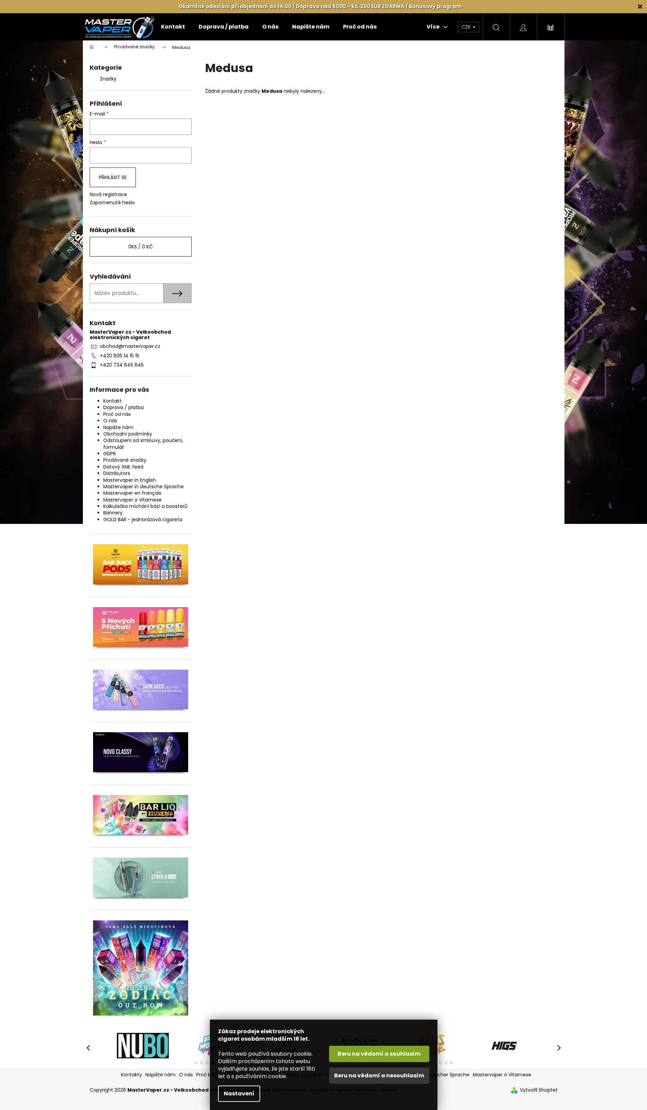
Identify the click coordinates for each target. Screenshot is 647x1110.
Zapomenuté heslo (112, 202)
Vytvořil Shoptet (539, 1090)
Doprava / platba (123, 407)
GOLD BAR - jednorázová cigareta (142, 519)
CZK (467, 26)
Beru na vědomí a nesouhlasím (379, 1075)
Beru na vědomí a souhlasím (379, 1054)
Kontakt (112, 401)
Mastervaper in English (129, 480)
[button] (196, 1062)
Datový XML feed (123, 466)
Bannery (113, 512)
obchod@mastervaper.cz (130, 346)
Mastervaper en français (132, 493)
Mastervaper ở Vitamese (132, 499)
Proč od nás (117, 414)
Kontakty (131, 1074)
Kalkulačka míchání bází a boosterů (145, 506)
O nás (110, 420)
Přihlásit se (113, 177)
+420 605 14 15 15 (119, 355)
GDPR (109, 453)
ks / (140, 246)
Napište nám (118, 427)
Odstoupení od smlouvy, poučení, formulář (143, 443)
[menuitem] (173, 26)
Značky (108, 78)
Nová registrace (108, 194)
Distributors (116, 473)
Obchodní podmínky (127, 433)
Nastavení (239, 1093)
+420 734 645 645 (122, 365)
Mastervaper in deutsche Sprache (143, 486)
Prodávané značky (124, 460)
